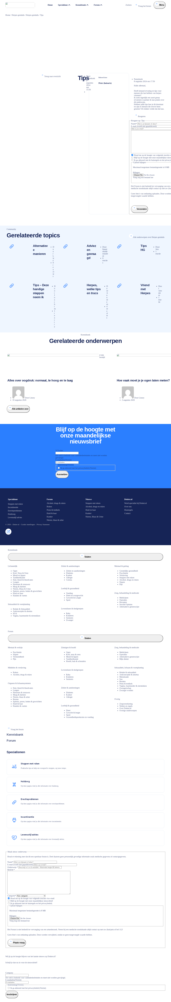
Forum (11, 740)
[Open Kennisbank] (88, 5)
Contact (127, 513)
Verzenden (141, 209)
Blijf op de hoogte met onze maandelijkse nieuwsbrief (31, 901)
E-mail (144, 126)
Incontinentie (13, 507)
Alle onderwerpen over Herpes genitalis (148, 237)
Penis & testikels (53, 510)
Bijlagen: (136, 172)
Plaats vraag (19, 943)
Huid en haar (91, 510)
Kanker (50, 517)
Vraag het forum (144, 6)
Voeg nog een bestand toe (143, 177)
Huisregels (128, 510)
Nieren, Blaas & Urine (94, 517)
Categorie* (11, 896)
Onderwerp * (12, 867)
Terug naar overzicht (52, 76)
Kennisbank (15, 734)
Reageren (141, 116)
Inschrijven (12, 994)
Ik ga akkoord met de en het (31, 903)
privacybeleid (83, 468)
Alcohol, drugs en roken (95, 507)
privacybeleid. (46, 903)
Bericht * (11, 870)
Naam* (134, 124)
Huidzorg (11, 514)
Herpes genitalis (18, 15)
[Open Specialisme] (69, 5)
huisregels (155, 160)
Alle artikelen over (20, 409)
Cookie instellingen (28, 525)
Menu (161, 5)
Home (7, 15)
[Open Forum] (101, 5)
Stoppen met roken (15, 504)
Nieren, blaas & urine (55, 520)
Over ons (128, 507)
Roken (49, 507)
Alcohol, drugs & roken (56, 503)
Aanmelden (62, 474)
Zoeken (129, 5)
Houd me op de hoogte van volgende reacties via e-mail (32, 898)
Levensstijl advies (15, 517)
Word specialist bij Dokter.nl (135, 503)
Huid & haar (52, 513)
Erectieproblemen (15, 511)
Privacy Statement (43, 525)
